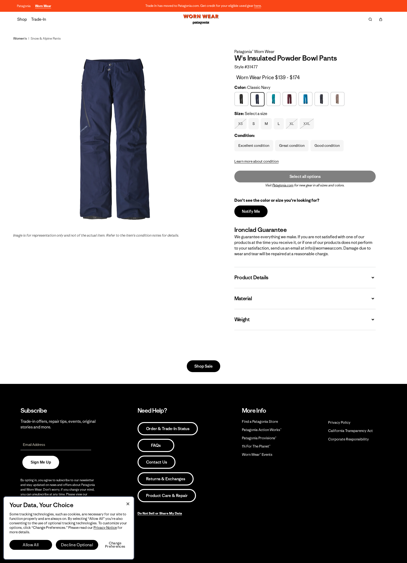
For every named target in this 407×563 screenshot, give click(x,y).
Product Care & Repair (167, 495)
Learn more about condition (256, 161)
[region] (69, 528)
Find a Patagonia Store (260, 421)
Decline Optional (77, 544)
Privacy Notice (105, 527)
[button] (380, 19)
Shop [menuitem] (22, 19)
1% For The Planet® (256, 446)
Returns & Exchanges (165, 478)
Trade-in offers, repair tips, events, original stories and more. (58, 424)
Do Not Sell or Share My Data (160, 513)
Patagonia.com (282, 185)
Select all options (305, 176)
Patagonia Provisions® (259, 438)
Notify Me (251, 211)
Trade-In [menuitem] (38, 19)
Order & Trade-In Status (167, 428)
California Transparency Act (350, 430)
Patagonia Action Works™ (261, 429)
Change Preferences (115, 545)
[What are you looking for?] (370, 19)
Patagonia (24, 6)
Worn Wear (43, 6)
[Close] (128, 504)
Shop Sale (203, 366)
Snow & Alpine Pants (46, 38)
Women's (20, 38)
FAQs (155, 445)
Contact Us (156, 462)
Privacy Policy (339, 422)
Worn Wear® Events (257, 454)
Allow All (31, 544)
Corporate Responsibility (348, 439)
